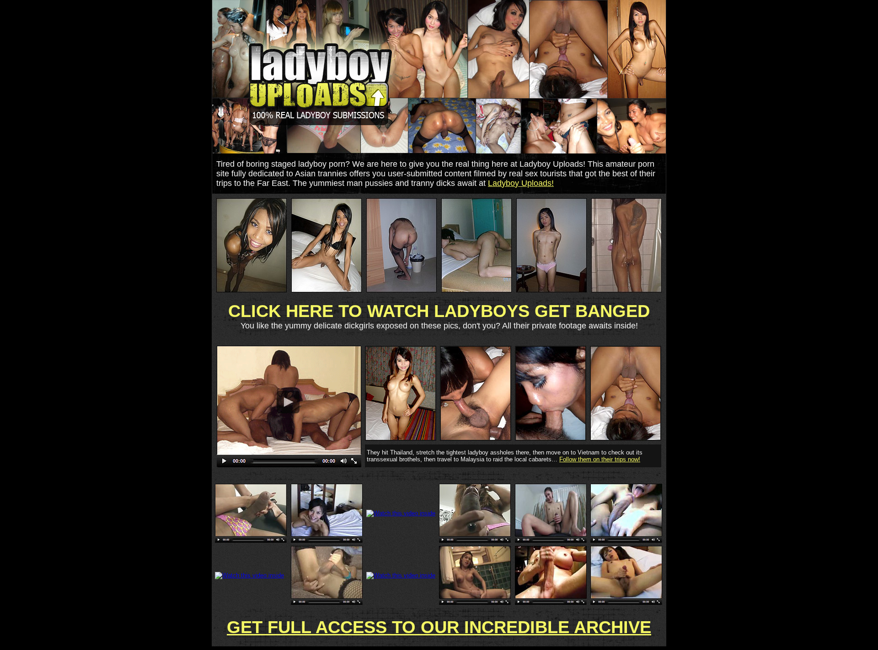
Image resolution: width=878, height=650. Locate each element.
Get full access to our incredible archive (439, 627)
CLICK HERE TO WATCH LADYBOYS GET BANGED (439, 311)
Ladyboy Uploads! (521, 183)
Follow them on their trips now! (599, 459)
